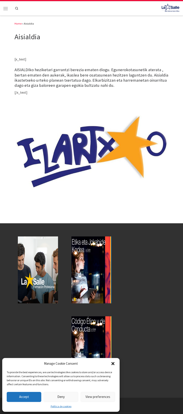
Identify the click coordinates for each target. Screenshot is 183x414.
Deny (61, 397)
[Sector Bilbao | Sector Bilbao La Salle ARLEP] (170, 7)
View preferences (97, 397)
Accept (24, 397)
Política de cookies (61, 406)
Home (18, 23)
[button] (113, 363)
